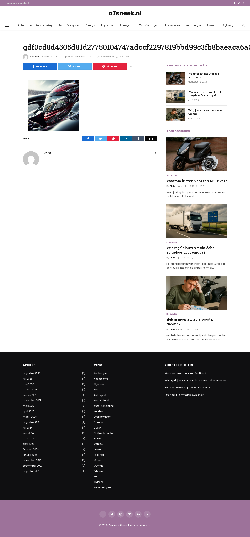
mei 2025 (28, 406)
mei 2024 (28, 438)
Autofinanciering (41, 25)
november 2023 (32, 460)
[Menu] (7, 25)
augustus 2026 (31, 373)
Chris (36, 56)
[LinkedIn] (11, 108)
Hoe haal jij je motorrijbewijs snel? (184, 394)
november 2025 (32, 400)
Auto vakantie (102, 400)
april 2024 (29, 444)
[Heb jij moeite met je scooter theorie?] (175, 114)
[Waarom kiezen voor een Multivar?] (175, 78)
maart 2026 (30, 389)
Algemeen (171, 175)
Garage (90, 25)
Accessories (172, 25)
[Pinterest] (11, 116)
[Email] (11, 125)
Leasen (211, 25)
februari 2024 (31, 449)
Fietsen (98, 438)
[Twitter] (11, 99)
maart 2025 (30, 416)
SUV (96, 476)
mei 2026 (28, 384)
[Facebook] (11, 90)
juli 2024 (28, 427)
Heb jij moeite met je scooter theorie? (205, 112)
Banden (98, 411)
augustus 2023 (31, 471)
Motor (97, 460)
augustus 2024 (32, 422)
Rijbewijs (228, 25)
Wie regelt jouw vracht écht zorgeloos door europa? (205, 93)
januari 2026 (30, 395)
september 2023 (33, 465)
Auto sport (100, 395)
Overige (98, 465)
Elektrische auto (103, 433)
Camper (99, 422)
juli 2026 (27, 378)
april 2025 (28, 411)
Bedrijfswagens (69, 25)
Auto (21, 25)
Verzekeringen (149, 25)
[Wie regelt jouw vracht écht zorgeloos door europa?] (175, 96)
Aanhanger (193, 25)
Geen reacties (106, 56)
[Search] (243, 25)
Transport (126, 25)
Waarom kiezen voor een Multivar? (203, 75)
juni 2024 (28, 433)
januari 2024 (30, 455)
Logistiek (107, 25)
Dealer (98, 427)
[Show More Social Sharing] (131, 66)
